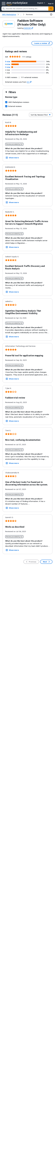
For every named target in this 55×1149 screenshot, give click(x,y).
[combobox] (25, 9)
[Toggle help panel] (51, 14)
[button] (7, 61)
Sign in (50, 3)
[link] (29, 14)
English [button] (40, 3)
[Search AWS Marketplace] (50, 9)
